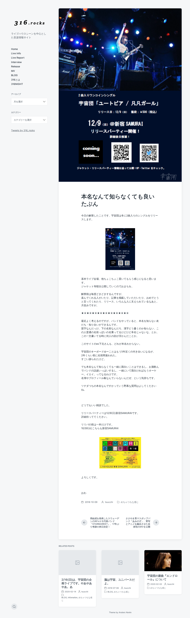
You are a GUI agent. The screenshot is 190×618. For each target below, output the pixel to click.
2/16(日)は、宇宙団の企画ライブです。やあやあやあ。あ (76, 583)
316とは (15, 79)
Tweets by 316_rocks (23, 130)
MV (13, 71)
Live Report (17, 57)
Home (14, 49)
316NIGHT (17, 84)
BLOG (14, 75)
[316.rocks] (29, 23)
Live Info (16, 53)
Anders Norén (125, 612)
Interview (16, 62)
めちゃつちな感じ (130, 502)
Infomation (72, 597)
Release (15, 66)
